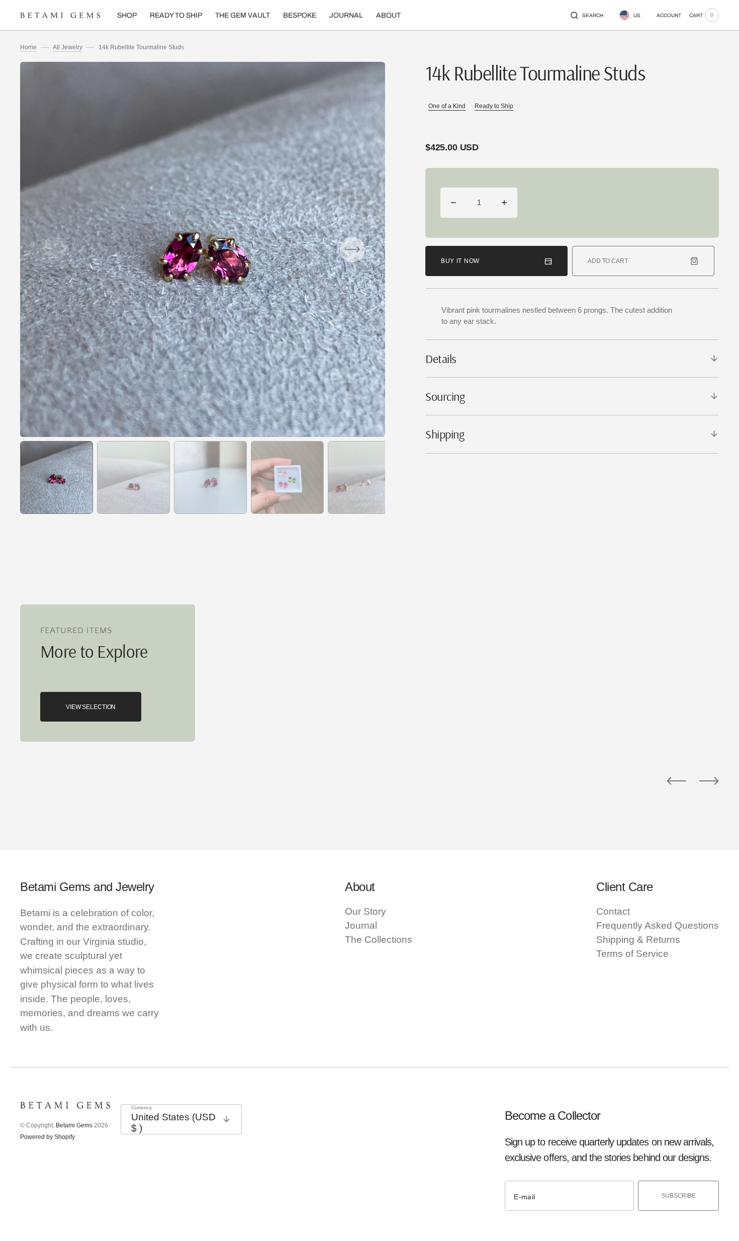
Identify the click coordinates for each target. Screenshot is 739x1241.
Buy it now (460, 260)
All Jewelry (67, 47)
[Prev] (676, 780)
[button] (587, 15)
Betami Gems (74, 1125)
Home (28, 47)
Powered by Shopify (47, 1136)
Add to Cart (608, 260)
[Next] (709, 780)
